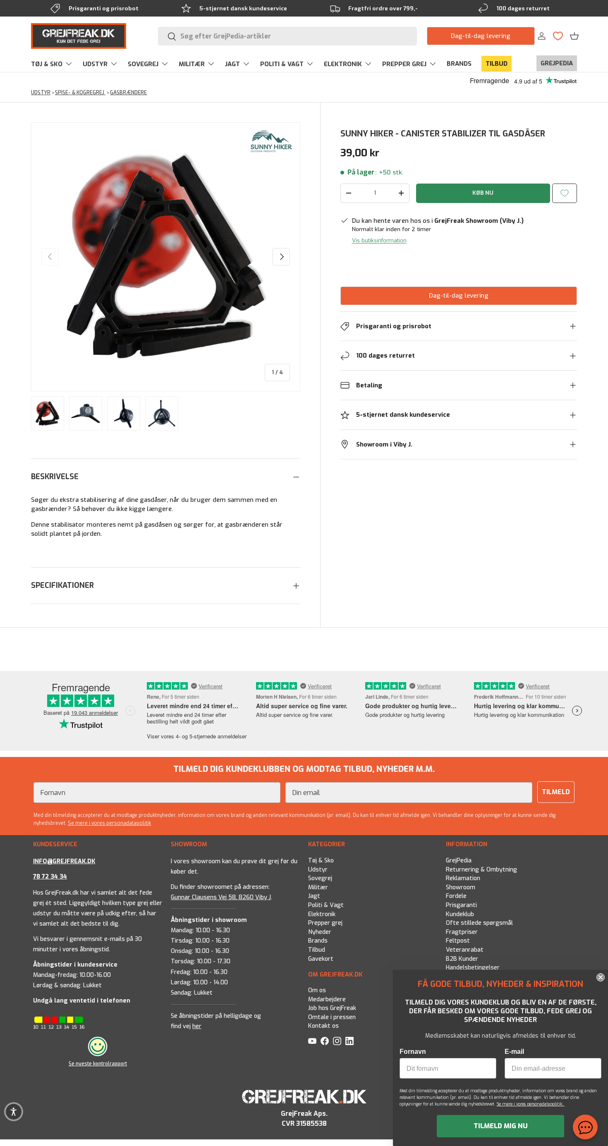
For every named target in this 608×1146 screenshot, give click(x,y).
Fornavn (413, 1051)
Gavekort (320, 958)
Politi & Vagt (326, 905)
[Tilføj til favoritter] (564, 193)
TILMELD (556, 792)
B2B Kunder (462, 958)
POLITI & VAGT (282, 64)
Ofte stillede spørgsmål (479, 923)
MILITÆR (192, 64)
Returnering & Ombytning (481, 869)
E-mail (514, 1051)
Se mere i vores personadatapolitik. (531, 1104)
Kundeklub (460, 914)
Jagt (314, 896)
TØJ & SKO (46, 64)
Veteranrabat (465, 950)
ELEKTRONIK (343, 64)
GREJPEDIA (557, 63)
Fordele (456, 896)
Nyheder (319, 932)
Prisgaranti (461, 905)
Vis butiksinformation (379, 240)
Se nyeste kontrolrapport (98, 1063)
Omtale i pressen (332, 1017)
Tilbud (316, 950)
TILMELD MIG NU (501, 1126)
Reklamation (463, 878)
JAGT (232, 64)
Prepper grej (325, 923)
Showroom (460, 887)
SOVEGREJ (143, 64)
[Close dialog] (600, 977)
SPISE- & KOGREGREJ (80, 92)
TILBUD (496, 64)
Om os (317, 990)
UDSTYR (95, 64)
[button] (574, 36)
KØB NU (482, 192)
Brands (318, 941)
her (196, 1026)
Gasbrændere (128, 92)
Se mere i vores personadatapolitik (109, 823)
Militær (318, 887)
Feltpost (458, 941)
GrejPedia (459, 860)
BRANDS (459, 64)
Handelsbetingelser (473, 968)
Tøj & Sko (321, 860)
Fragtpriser (462, 932)
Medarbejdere (327, 999)
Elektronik (321, 914)
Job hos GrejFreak (332, 1008)
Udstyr (318, 869)
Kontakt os (323, 1026)
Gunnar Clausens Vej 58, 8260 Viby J (221, 897)
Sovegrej (320, 878)
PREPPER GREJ (404, 64)
